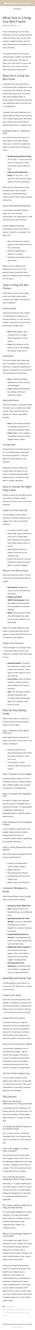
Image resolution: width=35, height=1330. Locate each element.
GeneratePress (17, 1327)
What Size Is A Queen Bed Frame (18, 1309)
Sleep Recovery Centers (17, 3)
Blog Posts (9, 1307)
